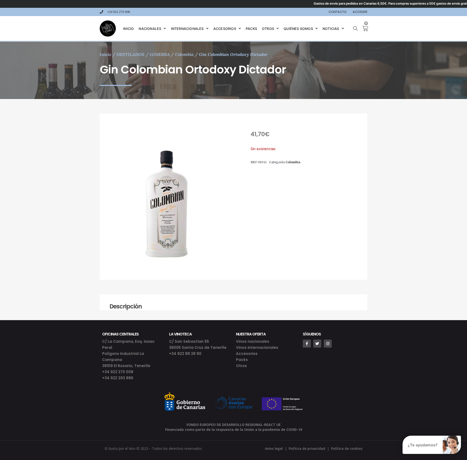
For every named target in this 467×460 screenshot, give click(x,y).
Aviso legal (274, 448)
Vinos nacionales (252, 341)
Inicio (105, 54)
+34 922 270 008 (117, 371)
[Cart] (363, 28)
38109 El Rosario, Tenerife (126, 365)
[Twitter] (317, 344)
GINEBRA (160, 54)
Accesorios (247, 353)
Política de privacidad (307, 448)
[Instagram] (328, 344)
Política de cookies (346, 448)
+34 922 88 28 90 (185, 353)
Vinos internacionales (257, 347)
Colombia (184, 54)
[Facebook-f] (307, 344)
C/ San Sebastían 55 (189, 341)
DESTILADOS (130, 54)
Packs (242, 359)
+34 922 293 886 (117, 377)
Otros (241, 365)
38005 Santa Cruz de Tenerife (197, 347)
